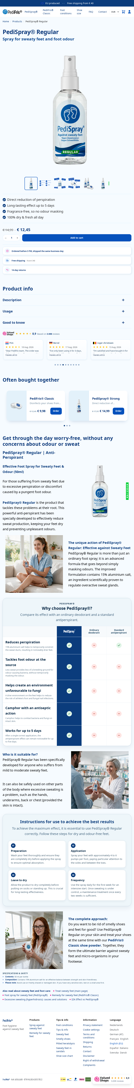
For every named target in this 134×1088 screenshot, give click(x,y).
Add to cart (76, 237)
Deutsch (114, 1029)
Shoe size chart (64, 1055)
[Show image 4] (74, 183)
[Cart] (124, 12)
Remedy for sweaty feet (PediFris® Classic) (75, 995)
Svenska (114, 1052)
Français (114, 1038)
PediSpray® (31, 11)
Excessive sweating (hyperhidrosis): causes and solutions (36, 999)
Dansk (123, 1052)
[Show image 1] (31, 183)
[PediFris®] (12, 12)
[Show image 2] (45, 183)
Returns (87, 1046)
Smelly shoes (63, 1038)
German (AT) (116, 1034)
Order (56, 410)
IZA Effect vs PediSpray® (85, 999)
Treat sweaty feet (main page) (71, 990)
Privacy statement (92, 1025)
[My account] (129, 12)
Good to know (14, 322)
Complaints (89, 1065)
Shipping (88, 1042)
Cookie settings (91, 1029)
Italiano (124, 1048)
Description (12, 300)
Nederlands (116, 1025)
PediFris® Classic (48, 12)
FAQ (91, 11)
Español (114, 1048)
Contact (102, 11)
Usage (8, 311)
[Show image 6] (102, 183)
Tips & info (62, 1029)
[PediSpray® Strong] (98, 406)
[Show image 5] (88, 183)
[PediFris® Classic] (36, 406)
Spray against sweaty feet (36, 1027)
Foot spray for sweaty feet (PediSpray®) (26, 995)
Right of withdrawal (94, 1060)
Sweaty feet (62, 1034)
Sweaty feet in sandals (64, 1049)
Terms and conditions (89, 1036)
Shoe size (79, 12)
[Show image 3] (59, 183)
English (124, 1038)
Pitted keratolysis (65, 1043)
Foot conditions (66, 12)
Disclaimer (89, 1055)
